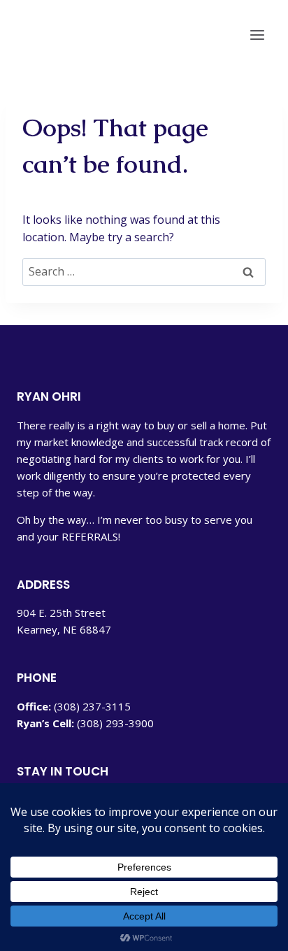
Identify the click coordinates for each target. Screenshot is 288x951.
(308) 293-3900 (115, 723)
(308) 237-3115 (92, 706)
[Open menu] (257, 35)
